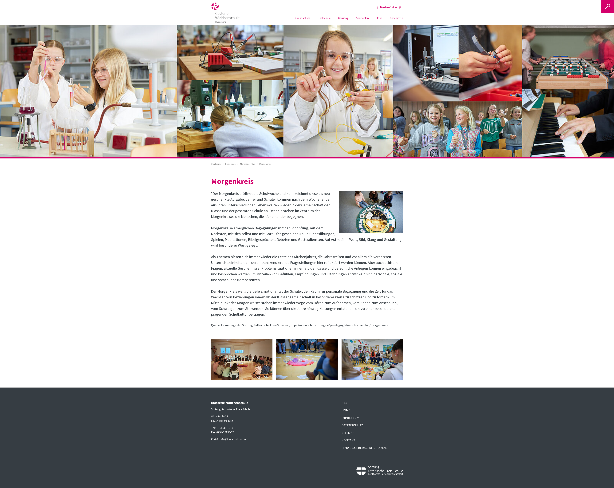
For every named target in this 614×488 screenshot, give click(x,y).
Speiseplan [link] (362, 18)
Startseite (216, 163)
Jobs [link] (379, 18)
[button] (389, 7)
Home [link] (346, 410)
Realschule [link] (324, 18)
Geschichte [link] (396, 18)
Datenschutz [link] (352, 425)
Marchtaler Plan (247, 163)
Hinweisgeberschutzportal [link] (364, 448)
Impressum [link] (350, 418)
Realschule (230, 163)
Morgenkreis (265, 163)
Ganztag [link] (343, 18)
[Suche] (607, 6)
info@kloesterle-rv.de (233, 439)
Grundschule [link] (302, 18)
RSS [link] (344, 403)
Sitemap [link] (348, 433)
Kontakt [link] (348, 440)
